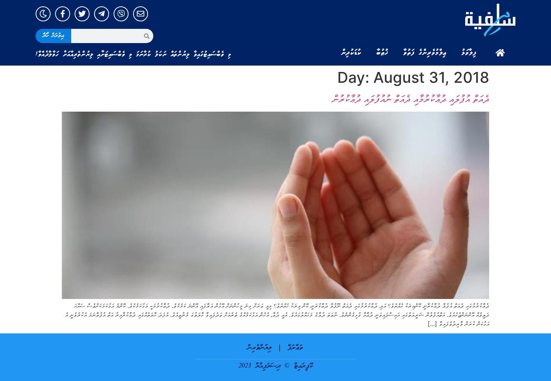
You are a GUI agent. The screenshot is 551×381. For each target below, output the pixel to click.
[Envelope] (140, 13)
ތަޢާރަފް (295, 348)
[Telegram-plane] (101, 13)
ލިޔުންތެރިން (259, 348)
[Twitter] (82, 13)
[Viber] (121, 13)
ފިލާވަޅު (468, 53)
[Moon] (43, 13)
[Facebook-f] (62, 13)
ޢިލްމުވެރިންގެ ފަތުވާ (424, 53)
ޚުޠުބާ (382, 53)
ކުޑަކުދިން (351, 53)
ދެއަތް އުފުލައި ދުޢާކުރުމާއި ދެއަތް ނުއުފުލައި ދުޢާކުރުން (410, 99)
